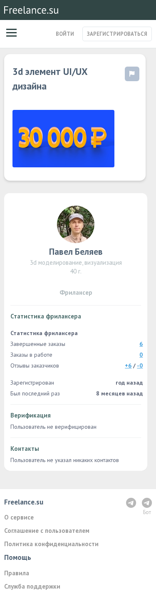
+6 (128, 365)
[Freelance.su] (31, 10)
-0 (140, 365)
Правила (16, 573)
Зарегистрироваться (117, 33)
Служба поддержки (32, 586)
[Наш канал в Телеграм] (131, 502)
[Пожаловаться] (132, 74)
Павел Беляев (76, 251)
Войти (65, 33)
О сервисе (19, 517)
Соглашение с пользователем (46, 530)
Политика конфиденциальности (51, 544)
